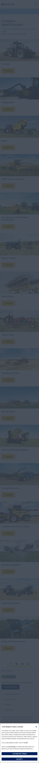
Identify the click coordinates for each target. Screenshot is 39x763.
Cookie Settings (19, 754)
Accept (19, 759)
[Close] (36, 727)
